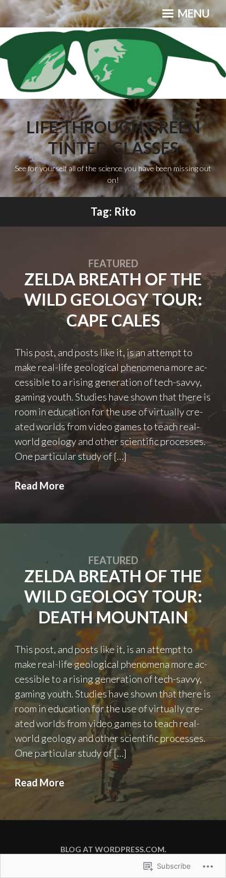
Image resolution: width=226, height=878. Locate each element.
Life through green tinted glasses (113, 137)
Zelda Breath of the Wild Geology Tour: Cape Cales (113, 299)
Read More (39, 486)
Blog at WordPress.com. (113, 849)
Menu (193, 13)
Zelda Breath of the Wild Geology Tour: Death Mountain (113, 596)
